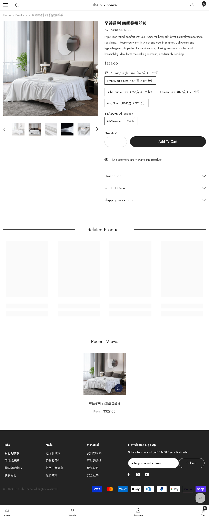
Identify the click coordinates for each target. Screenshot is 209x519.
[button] (4, 129)
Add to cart (168, 141)
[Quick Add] (119, 388)
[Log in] (192, 5)
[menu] (5, 5)
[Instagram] (138, 474)
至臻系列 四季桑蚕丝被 (104, 404)
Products (21, 15)
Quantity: (110, 133)
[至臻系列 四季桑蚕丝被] (104, 374)
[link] (27, 306)
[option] (50, 68)
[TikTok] (147, 474)
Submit (192, 463)
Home (7, 15)
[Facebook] (129, 474)
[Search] (17, 5)
